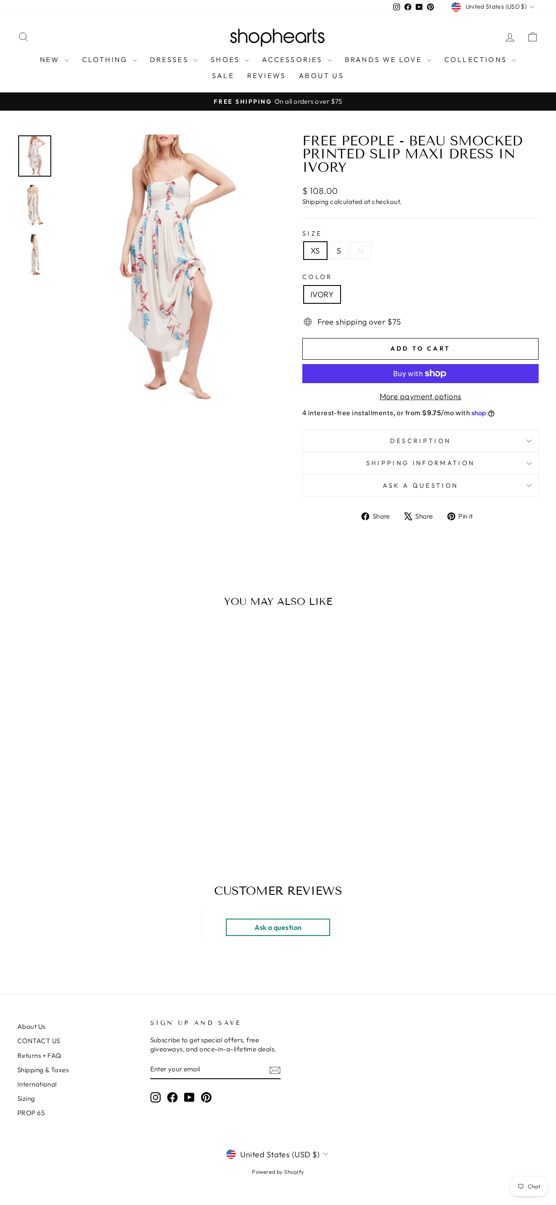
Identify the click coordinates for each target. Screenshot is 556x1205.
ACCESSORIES (293, 59)
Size (312, 233)
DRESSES (171, 59)
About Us (31, 1026)
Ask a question (420, 485)
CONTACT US (38, 1041)
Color (317, 277)
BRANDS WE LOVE (385, 59)
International (37, 1084)
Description (420, 441)
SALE (223, 75)
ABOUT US (321, 75)
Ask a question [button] (278, 927)
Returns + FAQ (39, 1055)
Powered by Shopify (278, 1171)
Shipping (315, 201)
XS (315, 251)
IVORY (322, 294)
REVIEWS (266, 75)
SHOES (226, 59)
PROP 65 (31, 1113)
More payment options (421, 396)
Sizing (26, 1098)
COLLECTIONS (477, 59)
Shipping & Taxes (43, 1070)
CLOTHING (106, 59)
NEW (51, 59)
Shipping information (420, 463)
